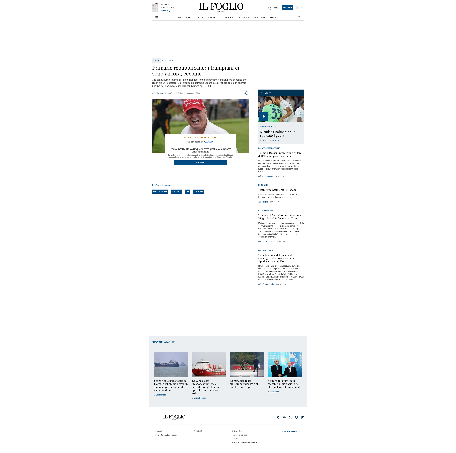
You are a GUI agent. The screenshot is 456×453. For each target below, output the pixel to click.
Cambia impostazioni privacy (244, 442)
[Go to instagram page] (296, 417)
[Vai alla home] (221, 7)
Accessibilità (237, 439)
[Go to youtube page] (284, 417)
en (302, 8)
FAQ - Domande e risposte (166, 435)
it (297, 8)
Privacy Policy (238, 431)
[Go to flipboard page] (302, 417)
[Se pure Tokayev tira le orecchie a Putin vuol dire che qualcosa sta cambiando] (285, 364)
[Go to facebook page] (278, 417)
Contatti (158, 431)
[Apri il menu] (157, 17)
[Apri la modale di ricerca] (299, 17)
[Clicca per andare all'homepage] (174, 417)
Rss (156, 439)
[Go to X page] (290, 417)
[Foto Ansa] (281, 109)
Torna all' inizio (288, 432)
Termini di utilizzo (239, 435)
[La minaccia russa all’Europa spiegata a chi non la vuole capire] (247, 364)
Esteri (156, 60)
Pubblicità (198, 431)
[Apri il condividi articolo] (246, 93)
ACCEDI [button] (209, 142)
